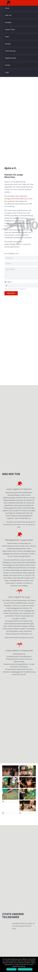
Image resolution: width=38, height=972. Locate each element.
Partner (7, 65)
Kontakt (8, 44)
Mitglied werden (10, 58)
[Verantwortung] (27, 782)
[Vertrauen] (27, 881)
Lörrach (29, 199)
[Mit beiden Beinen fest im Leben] (27, 805)
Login (7, 72)
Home (7, 8)
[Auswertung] (10, 881)
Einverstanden (11, 969)
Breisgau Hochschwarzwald (13, 199)
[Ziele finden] (27, 794)
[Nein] (36, 964)
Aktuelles (8, 22)
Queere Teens (10, 29)
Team (7, 37)
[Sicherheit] (10, 770)
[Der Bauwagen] (27, 770)
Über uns (8, 15)
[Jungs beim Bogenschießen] (10, 782)
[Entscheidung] (10, 794)
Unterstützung (10, 51)
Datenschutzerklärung (25, 969)
